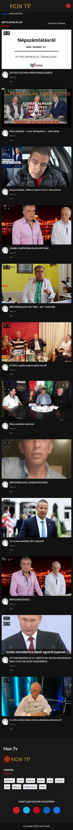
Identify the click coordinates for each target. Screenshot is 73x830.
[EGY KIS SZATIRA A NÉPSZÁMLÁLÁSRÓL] (36, 49)
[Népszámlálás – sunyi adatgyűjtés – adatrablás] (36, 107)
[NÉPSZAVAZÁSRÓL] (36, 576)
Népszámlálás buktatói (22, 424)
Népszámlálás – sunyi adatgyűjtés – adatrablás (34, 131)
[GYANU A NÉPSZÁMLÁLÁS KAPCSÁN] (36, 225)
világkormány (30, 786)
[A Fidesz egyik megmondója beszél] (36, 342)
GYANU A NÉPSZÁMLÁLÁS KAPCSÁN (29, 248)
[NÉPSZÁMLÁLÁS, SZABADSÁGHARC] (36, 459)
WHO (42, 786)
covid (20, 780)
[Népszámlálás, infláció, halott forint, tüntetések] (36, 166)
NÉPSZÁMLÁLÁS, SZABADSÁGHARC (29, 482)
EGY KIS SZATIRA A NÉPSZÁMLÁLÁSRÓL (31, 72)
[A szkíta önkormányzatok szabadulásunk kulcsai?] (36, 696)
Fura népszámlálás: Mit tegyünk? (27, 541)
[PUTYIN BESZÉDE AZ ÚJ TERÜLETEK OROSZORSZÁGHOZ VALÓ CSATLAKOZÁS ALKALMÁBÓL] (36, 634)
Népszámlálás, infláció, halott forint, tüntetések (35, 189)
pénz (50, 780)
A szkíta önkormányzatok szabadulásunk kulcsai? (36, 720)
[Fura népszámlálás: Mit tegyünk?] (36, 517)
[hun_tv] (5, 74)
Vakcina (16, 786)
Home (5, 13)
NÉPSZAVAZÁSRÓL (20, 599)
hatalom (30, 780)
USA (7, 786)
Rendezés (56, 23)
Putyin (41, 780)
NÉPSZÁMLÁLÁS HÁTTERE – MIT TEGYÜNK (32, 307)
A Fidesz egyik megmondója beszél (28, 365)
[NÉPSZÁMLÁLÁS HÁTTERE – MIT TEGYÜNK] (36, 283)
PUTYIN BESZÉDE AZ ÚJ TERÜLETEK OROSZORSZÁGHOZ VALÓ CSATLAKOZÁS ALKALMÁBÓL (40, 660)
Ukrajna (59, 780)
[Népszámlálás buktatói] (36, 400)
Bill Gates (9, 780)
